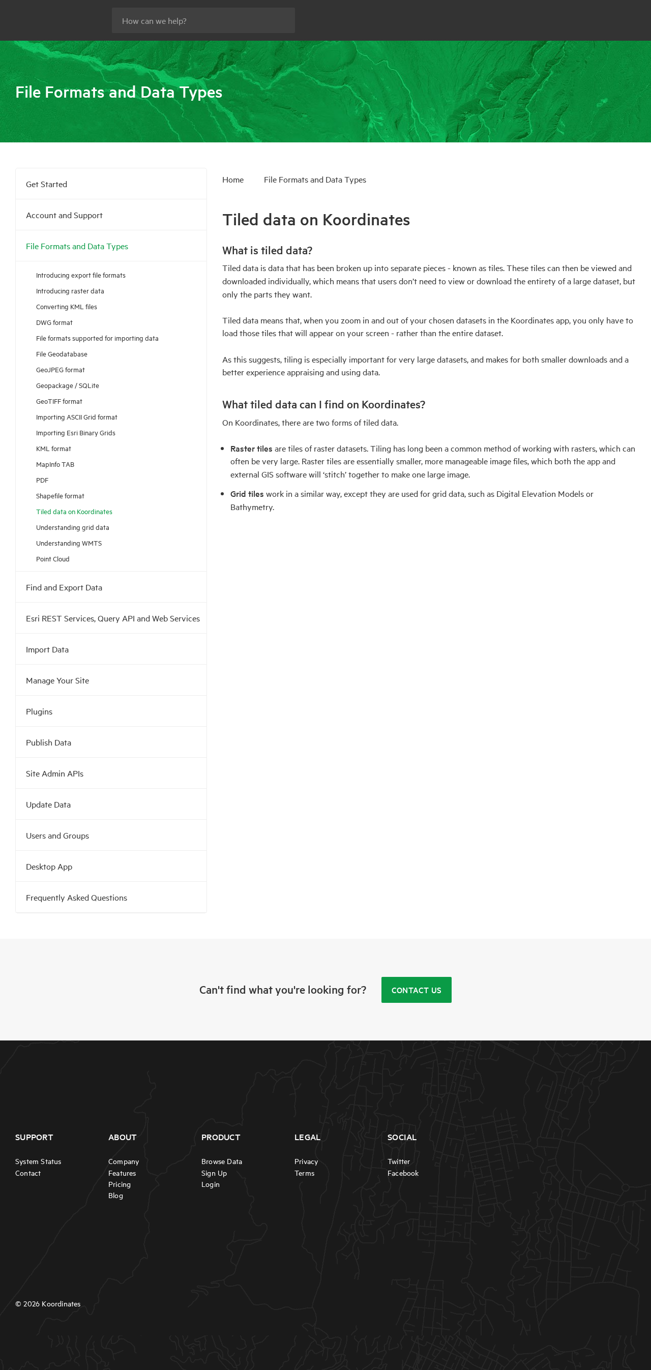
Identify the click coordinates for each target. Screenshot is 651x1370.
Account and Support (64, 214)
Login (210, 1184)
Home (233, 179)
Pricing (119, 1184)
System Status (38, 1161)
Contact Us (417, 989)
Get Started (46, 183)
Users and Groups (57, 835)
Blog (115, 1195)
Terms (304, 1173)
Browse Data (221, 1161)
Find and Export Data (64, 586)
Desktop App (49, 866)
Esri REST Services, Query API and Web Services (113, 617)
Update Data (48, 804)
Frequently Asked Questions (76, 897)
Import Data (47, 648)
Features (122, 1173)
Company (123, 1161)
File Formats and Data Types (77, 245)
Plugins (39, 711)
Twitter (399, 1161)
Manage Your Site (57, 680)
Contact (28, 1173)
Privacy (306, 1161)
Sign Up (214, 1173)
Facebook (403, 1173)
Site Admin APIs (54, 773)
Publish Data (48, 742)
